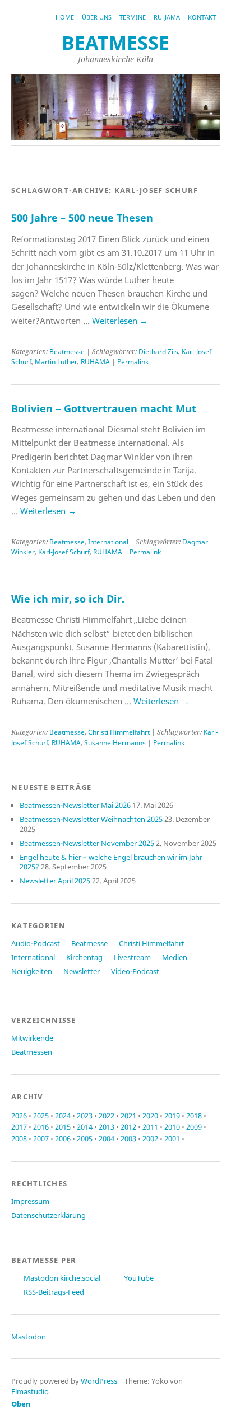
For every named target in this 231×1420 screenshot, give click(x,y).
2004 (106, 1139)
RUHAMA (95, 361)
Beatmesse (67, 351)
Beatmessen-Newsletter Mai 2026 (75, 805)
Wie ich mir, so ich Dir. (67, 598)
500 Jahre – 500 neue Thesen (82, 217)
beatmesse (115, 42)
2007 (41, 1139)
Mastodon (28, 1337)
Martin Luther (56, 361)
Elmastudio (30, 1391)
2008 (19, 1139)
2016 (41, 1127)
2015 (63, 1127)
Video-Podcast (135, 971)
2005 (85, 1139)
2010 (172, 1127)
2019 (172, 1116)
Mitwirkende (32, 1038)
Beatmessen (31, 1052)
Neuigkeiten (31, 971)
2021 (128, 1116)
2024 (63, 1116)
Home (65, 17)
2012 (128, 1127)
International (108, 542)
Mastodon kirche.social (62, 1277)
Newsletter (81, 971)
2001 (172, 1139)
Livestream (132, 957)
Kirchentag (84, 957)
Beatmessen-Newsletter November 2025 (87, 843)
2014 (85, 1127)
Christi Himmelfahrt (119, 732)
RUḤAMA (167, 17)
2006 (63, 1139)
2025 (41, 1116)
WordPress (99, 1381)
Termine (132, 17)
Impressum (30, 1201)
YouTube (139, 1277)
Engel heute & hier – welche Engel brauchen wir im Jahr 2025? (111, 862)
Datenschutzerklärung (48, 1215)
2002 (150, 1139)
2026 (19, 1116)
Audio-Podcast (35, 943)
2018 (194, 1116)
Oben (21, 1404)
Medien (174, 957)
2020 (150, 1116)
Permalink (133, 361)
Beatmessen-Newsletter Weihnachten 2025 (91, 819)
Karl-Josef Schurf (64, 552)
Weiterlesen (120, 320)
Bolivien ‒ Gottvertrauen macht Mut (103, 408)
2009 (194, 1127)
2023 (85, 1116)
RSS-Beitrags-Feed (54, 1291)
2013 (106, 1127)
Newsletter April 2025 (55, 881)
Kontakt (202, 17)
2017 (19, 1127)
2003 (128, 1139)
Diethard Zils (158, 351)
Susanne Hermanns (115, 742)
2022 (106, 1116)
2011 (150, 1127)
